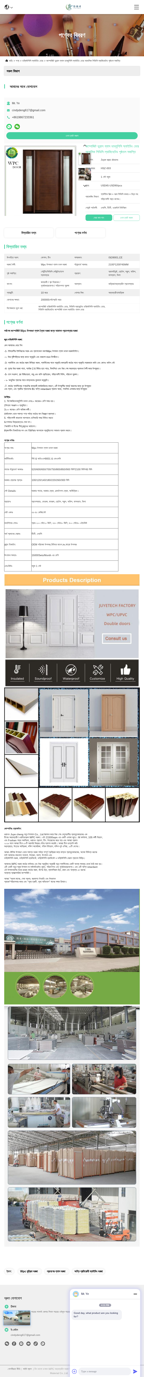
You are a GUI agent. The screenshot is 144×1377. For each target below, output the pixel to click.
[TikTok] (35, 1344)
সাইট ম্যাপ (27, 1368)
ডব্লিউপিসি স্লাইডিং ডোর (32, 60)
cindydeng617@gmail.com (28, 110)
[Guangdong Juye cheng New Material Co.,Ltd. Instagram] (21, 1344)
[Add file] (74, 1371)
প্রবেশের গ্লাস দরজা (56, 1271)
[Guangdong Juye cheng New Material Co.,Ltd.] (73, 7)
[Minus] (135, 1294)
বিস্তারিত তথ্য (28, 233)
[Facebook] (14, 1344)
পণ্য (17, 60)
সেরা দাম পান (99, 217)
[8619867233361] (42, 1344)
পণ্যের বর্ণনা (81, 233)
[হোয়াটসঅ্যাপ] (9, 126)
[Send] (135, 1371)
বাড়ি (11, 60)
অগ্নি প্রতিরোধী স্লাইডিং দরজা (88, 1271)
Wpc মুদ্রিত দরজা (29, 1271)
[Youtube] (28, 1344)
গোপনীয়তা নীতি (14, 1368)
